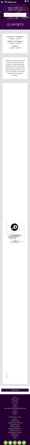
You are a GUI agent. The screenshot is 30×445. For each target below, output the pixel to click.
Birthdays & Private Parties (15, 408)
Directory (15, 390)
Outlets (15, 403)
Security (15, 412)
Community (15, 434)
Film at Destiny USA (15, 423)
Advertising (15, 425)
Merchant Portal (15, 432)
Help (15, 410)
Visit (15, 397)
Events (15, 406)
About (15, 419)
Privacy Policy (15, 430)
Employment (15, 426)
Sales (15, 405)
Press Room (15, 421)
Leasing (15, 401)
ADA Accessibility (15, 428)
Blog (15, 414)
